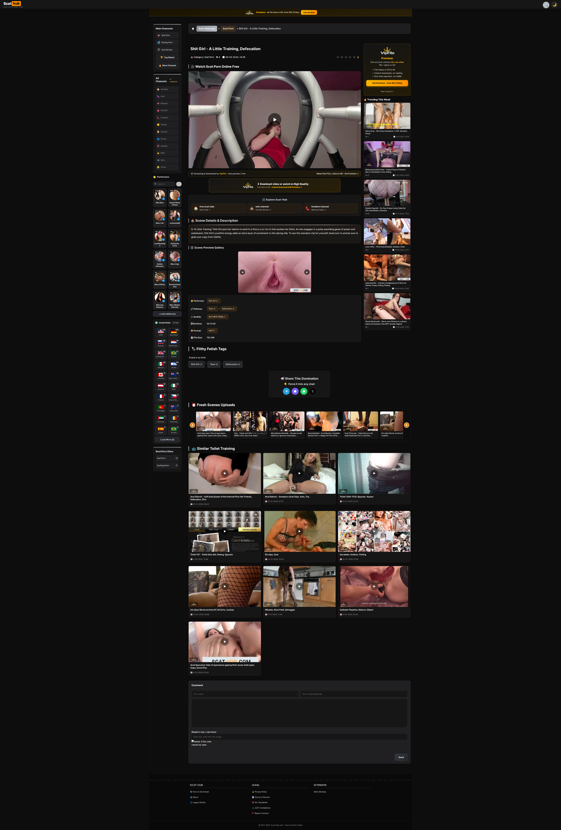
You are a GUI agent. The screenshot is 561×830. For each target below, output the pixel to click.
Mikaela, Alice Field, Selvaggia (280, 609)
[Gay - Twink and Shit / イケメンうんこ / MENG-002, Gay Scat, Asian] (250, 421)
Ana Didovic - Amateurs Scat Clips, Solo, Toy (287, 496)
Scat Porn (161, 458)
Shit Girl (212, 301)
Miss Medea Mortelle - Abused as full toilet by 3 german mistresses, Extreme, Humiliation (286, 435)
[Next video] (406, 425)
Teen (211, 309)
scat (261, 229)
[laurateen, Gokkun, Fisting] (374, 531)
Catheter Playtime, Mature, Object (356, 609)
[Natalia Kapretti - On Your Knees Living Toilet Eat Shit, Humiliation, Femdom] (387, 193)
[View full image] (274, 272)
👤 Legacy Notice (198, 802)
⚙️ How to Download (199, 792)
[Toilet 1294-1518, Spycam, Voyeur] (374, 473)
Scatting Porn (163, 465)
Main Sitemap (320, 792)
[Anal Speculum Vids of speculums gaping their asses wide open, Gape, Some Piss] (213, 421)
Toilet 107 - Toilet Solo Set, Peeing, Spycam (211, 554)
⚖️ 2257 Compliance (261, 808)
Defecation (227, 309)
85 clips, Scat (271, 554)
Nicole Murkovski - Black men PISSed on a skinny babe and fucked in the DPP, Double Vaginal (386, 322)
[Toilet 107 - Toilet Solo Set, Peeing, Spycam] (225, 531)
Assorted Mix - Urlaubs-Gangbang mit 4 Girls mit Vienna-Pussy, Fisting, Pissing (385, 284)
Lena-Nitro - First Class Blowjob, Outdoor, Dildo (385, 247)
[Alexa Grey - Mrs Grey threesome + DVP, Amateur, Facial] (387, 116)
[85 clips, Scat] (299, 531)
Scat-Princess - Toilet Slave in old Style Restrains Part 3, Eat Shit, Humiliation (359, 435)
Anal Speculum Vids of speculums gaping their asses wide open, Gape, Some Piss (212, 435)
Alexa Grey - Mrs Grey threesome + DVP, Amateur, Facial (386, 132)
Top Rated (167, 57)
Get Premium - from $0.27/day (387, 83)
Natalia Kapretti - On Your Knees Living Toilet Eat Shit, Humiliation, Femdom (385, 209)
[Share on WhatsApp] (303, 391)
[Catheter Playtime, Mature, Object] (374, 586)
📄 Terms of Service (261, 797)
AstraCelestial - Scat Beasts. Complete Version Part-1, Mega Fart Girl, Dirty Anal (324, 435)
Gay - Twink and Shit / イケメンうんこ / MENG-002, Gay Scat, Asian (250, 434)
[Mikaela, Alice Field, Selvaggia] (299, 586)
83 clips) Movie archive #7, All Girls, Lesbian (212, 609)
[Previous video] (192, 425)
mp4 (211, 330)
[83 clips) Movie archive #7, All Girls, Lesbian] (397, 421)
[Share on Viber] (295, 391)
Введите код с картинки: (204, 732)
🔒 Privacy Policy (259, 792)
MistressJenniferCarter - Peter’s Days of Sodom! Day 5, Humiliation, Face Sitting (385, 171)
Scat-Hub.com (207, 28)
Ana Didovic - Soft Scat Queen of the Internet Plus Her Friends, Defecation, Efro (221, 498)
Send (401, 757)
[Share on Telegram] (286, 391)
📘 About (194, 797)
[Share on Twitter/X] (312, 391)
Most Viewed (167, 65)
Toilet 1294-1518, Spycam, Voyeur (357, 496)
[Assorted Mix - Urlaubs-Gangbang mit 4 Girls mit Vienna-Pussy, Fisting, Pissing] (387, 268)
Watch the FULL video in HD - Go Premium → (337, 173)
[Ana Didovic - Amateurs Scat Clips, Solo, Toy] (299, 473)
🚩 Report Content (260, 813)
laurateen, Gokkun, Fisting (353, 554)
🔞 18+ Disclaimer (260, 802)
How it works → (387, 91)
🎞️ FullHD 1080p (216, 316)
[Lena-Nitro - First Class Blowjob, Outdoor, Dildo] (387, 231)
